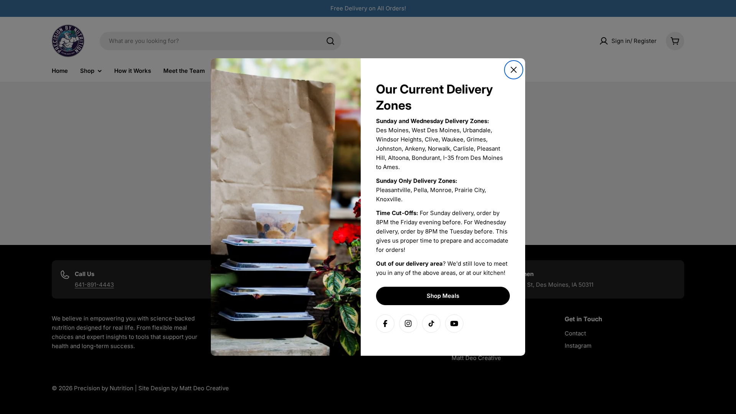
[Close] (513, 69)
